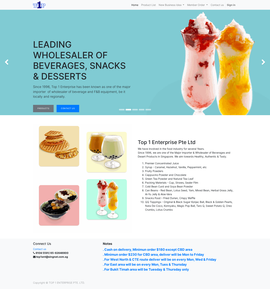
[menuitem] (135, 4)
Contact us (39, 249)
